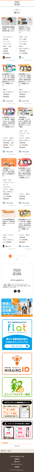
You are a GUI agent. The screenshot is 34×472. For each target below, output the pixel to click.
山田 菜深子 (8, 57)
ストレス (5, 184)
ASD (26, 37)
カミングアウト (23, 41)
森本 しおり (8, 246)
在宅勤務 (5, 48)
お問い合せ (17, 461)
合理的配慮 (22, 51)
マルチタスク (6, 187)
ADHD (21, 37)
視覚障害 (5, 51)
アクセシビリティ (7, 37)
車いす (12, 145)
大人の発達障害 (23, 53)
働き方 (5, 46)
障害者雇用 (6, 53)
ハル (23, 57)
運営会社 (17, 459)
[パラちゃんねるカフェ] (17, 4)
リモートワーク (7, 44)
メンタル (21, 135)
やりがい (5, 138)
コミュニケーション (24, 133)
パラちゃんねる (9, 101)
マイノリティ (6, 41)
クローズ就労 (22, 44)
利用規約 (17, 467)
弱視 (12, 142)
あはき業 (5, 39)
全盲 (10, 46)
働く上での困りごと (24, 48)
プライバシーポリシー (17, 464)
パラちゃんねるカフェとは (17, 456)
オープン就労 (22, 39)
